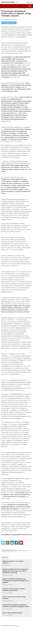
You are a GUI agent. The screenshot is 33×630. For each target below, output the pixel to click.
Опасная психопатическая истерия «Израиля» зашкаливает (13, 590)
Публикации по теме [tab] (9, 550)
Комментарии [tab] (24, 550)
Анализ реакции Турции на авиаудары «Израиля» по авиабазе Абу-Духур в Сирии (15, 606)
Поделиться (8, 23)
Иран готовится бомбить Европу (12, 614)
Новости (5, 557)
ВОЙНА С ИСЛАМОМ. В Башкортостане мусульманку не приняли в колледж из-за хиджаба (15, 581)
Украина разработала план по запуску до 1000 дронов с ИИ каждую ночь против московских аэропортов (15, 572)
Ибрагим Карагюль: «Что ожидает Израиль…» (13, 563)
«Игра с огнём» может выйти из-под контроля (13, 598)
